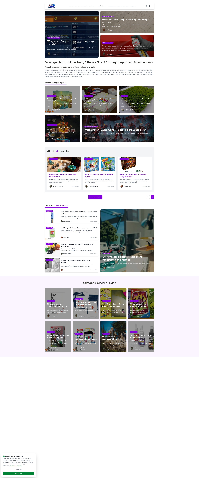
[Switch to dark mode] (149, 6)
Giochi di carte (102, 6)
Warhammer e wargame (128, 6)
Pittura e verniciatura (114, 6)
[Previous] (148, 197)
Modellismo (92, 6)
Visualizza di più (95, 197)
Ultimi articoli (72, 6)
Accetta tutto (18, 473)
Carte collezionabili (51, 124)
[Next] (152, 197)
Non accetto (19, 469)
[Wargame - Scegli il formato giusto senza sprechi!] (72, 34)
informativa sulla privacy (16, 465)
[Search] (146, 6)
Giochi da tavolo (83, 6)
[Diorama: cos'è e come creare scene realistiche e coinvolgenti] (127, 240)
